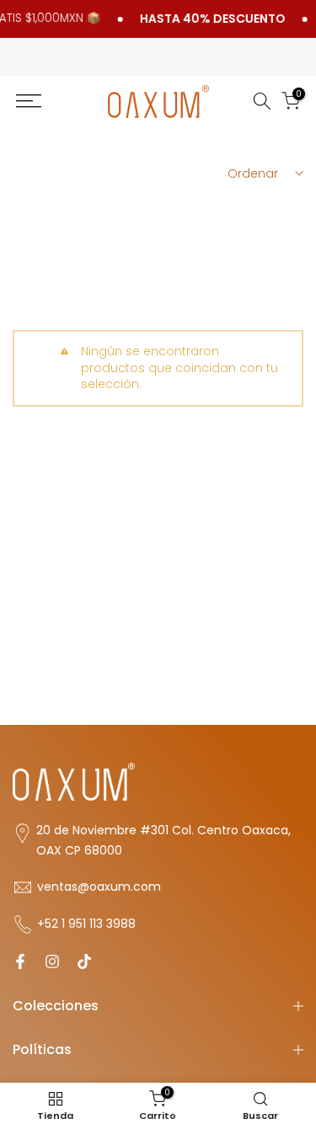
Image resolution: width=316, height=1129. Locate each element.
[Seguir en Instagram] (52, 961)
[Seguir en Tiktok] (84, 961)
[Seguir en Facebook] (20, 961)
